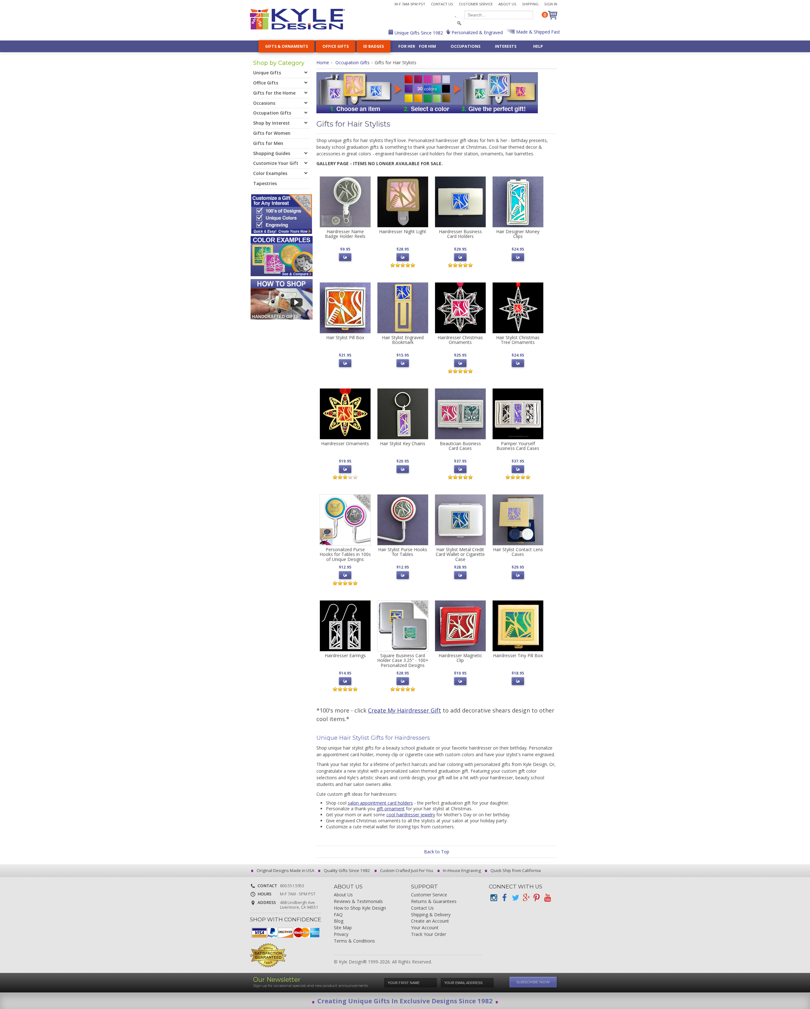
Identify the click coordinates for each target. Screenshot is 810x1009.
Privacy (341, 934)
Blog (338, 921)
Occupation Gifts (352, 62)
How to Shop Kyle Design (360, 908)
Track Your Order (428, 934)
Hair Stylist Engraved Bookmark (403, 339)
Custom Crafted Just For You (406, 870)
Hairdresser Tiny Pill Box (518, 655)
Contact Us (442, 4)
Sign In (550, 4)
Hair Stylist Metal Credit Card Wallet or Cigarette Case (460, 554)
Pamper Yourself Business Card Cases (517, 445)
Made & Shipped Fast (537, 32)
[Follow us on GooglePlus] (526, 897)
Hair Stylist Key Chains (402, 443)
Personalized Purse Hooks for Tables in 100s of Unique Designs (345, 554)
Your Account (425, 928)
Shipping (530, 4)
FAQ (338, 915)
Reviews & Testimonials (358, 901)
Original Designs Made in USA (285, 870)
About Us (507, 4)
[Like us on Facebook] (504, 897)
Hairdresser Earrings (345, 655)
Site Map (343, 928)
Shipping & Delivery (431, 915)
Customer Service (476, 4)
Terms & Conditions (354, 941)
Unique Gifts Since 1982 (418, 33)
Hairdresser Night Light (402, 231)
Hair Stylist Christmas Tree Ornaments (517, 339)
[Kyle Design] (297, 19)
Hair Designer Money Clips (517, 233)
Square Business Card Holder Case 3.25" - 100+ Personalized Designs (402, 660)
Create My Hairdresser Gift (404, 710)
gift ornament (391, 809)
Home (322, 62)
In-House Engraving (461, 870)
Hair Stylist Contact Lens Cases (518, 551)
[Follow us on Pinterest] (536, 897)
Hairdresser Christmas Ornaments (460, 339)
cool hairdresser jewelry (410, 815)
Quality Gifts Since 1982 (346, 870)
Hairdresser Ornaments (345, 443)
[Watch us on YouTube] (547, 897)
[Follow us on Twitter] (515, 897)
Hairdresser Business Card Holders (460, 233)
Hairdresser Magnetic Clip (460, 657)
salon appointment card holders (380, 803)
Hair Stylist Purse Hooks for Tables (402, 551)
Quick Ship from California (515, 870)
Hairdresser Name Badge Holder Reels (345, 233)
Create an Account (430, 921)
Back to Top (436, 852)
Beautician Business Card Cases (460, 445)
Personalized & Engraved (476, 32)
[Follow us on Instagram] (493, 897)
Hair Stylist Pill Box (345, 337)
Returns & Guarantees (434, 901)
